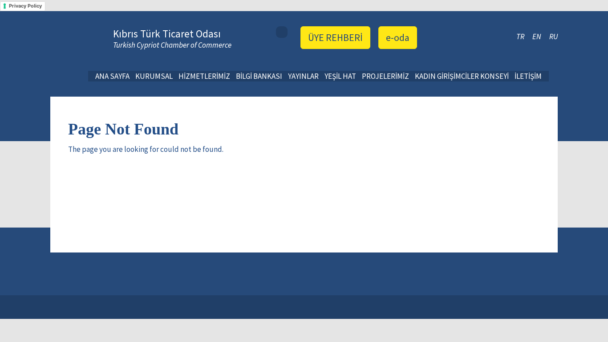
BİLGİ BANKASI (259, 76)
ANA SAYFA (112, 76)
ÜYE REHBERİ (335, 37)
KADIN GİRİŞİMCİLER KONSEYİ (462, 76)
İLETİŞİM (528, 76)
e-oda (397, 37)
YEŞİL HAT (340, 76)
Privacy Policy (25, 6)
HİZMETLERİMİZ (204, 76)
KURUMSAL (154, 76)
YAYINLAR (303, 76)
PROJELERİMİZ (385, 76)
